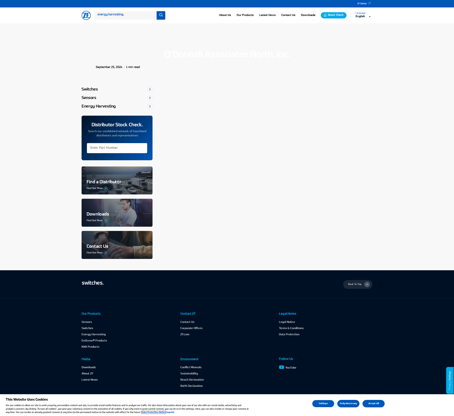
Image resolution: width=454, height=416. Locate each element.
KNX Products (90, 347)
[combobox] (364, 16)
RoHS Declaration (191, 386)
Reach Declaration (192, 379)
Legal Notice (287, 322)
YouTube (290, 367)
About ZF (87, 373)
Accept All (373, 403)
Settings (450, 375)
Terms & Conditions (291, 328)
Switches (87, 328)
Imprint (170, 412)
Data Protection (289, 334)
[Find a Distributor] (117, 180)
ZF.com (184, 334)
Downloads (89, 367)
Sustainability (189, 373)
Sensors (87, 322)
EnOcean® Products (94, 340)
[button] (357, 284)
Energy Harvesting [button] (99, 106)
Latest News (267, 15)
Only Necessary (348, 403)
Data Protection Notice (154, 412)
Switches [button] (90, 89)
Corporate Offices (191, 328)
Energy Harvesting (94, 334)
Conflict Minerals (190, 367)
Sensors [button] (89, 98)
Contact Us (187, 322)
